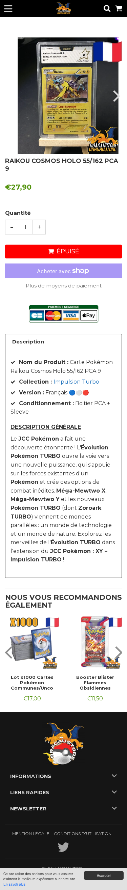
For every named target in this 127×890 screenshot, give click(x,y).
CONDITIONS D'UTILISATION (82, 833)
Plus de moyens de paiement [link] (64, 285)
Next (116, 96)
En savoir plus (14, 884)
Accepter (104, 875)
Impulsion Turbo (76, 382)
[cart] (119, 8)
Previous (11, 96)
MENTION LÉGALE (30, 833)
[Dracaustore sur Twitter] (63, 850)
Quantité (18, 213)
